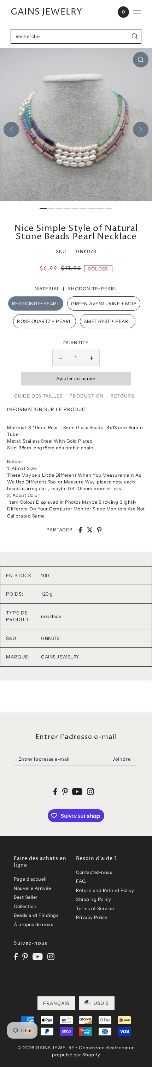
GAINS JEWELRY (46, 12)
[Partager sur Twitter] (90, 530)
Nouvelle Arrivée (32, 888)
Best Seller (26, 897)
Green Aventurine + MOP (103, 303)
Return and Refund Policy (105, 890)
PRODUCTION (86, 396)
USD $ (101, 1003)
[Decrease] (60, 358)
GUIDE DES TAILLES (38, 396)
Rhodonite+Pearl (36, 303)
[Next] (140, 129)
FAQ (81, 881)
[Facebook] (16, 956)
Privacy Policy (91, 917)
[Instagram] (50, 956)
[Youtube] (38, 956)
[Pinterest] (25, 956)
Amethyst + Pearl (107, 321)
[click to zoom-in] (140, 59)
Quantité (76, 342)
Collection (25, 906)
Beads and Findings (36, 915)
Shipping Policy (93, 899)
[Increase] (91, 358)
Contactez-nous (94, 872)
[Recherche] (135, 36)
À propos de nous (33, 924)
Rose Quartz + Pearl (44, 321)
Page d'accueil (30, 879)
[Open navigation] (137, 12)
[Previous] (11, 129)
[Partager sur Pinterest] (99, 530)
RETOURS (122, 396)
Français (56, 1003)
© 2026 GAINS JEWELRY (46, 1047)
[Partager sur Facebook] (80, 530)
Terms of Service (95, 908)
